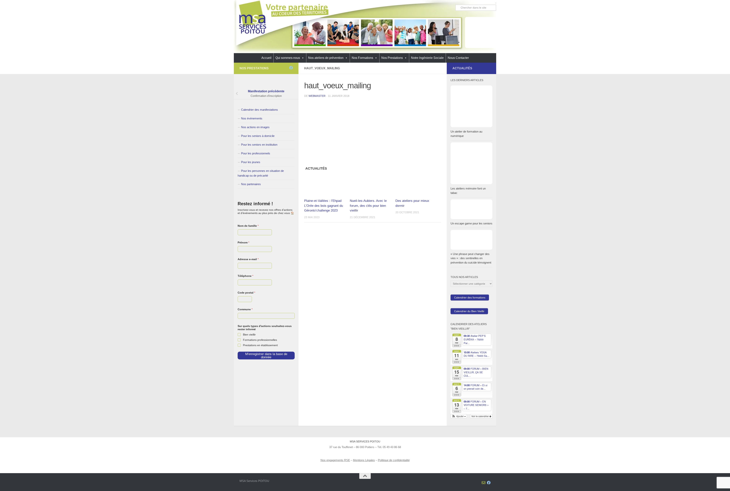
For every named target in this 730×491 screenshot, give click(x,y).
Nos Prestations (392, 57)
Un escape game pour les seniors (471, 223)
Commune (245, 309)
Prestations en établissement (260, 345)
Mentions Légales (364, 460)
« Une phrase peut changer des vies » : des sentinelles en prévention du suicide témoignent (471, 258)
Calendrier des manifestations (259, 109)
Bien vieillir (249, 334)
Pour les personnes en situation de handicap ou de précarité (261, 173)
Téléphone (245, 275)
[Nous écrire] (286, 67)
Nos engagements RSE (335, 460)
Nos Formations (362, 57)
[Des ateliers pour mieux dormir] (418, 184)
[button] (459, 416)
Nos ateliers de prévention (326, 57)
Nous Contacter (458, 57)
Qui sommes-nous (287, 57)
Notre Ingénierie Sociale (427, 57)
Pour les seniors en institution (259, 144)
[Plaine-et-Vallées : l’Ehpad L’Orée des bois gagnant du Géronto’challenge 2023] (327, 184)
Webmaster (317, 95)
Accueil (266, 57)
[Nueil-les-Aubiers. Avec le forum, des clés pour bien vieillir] (372, 184)
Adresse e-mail (248, 259)
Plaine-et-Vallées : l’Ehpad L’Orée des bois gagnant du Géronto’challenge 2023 (323, 205)
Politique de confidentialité (394, 460)
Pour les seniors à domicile (258, 135)
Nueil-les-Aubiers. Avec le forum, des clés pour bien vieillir (368, 205)
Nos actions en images (255, 127)
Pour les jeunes (250, 162)
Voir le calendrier (480, 416)
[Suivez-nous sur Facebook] (291, 67)
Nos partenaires (251, 184)
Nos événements (251, 118)
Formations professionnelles (260, 339)
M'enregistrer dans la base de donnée (266, 355)
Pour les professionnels (255, 153)
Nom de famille (248, 225)
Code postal (246, 292)
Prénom (243, 242)
